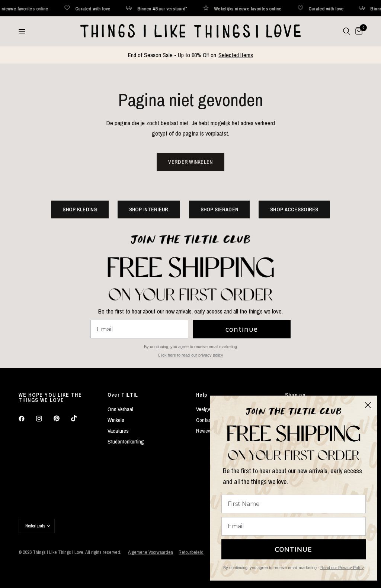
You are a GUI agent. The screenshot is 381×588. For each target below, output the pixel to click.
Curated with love (80, 8)
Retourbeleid (191, 552)
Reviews (205, 431)
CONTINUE (293, 549)
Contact (204, 420)
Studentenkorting (126, 441)
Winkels (116, 420)
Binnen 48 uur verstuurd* (150, 8)
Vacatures (118, 431)
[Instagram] (44, 418)
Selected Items (235, 55)
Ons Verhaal (120, 409)
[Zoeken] (346, 31)
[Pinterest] (62, 418)
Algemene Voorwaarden (150, 552)
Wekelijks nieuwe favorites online (235, 8)
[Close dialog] (367, 405)
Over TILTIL (123, 394)
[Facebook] (27, 418)
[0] (357, 31)
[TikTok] (79, 418)
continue (241, 329)
